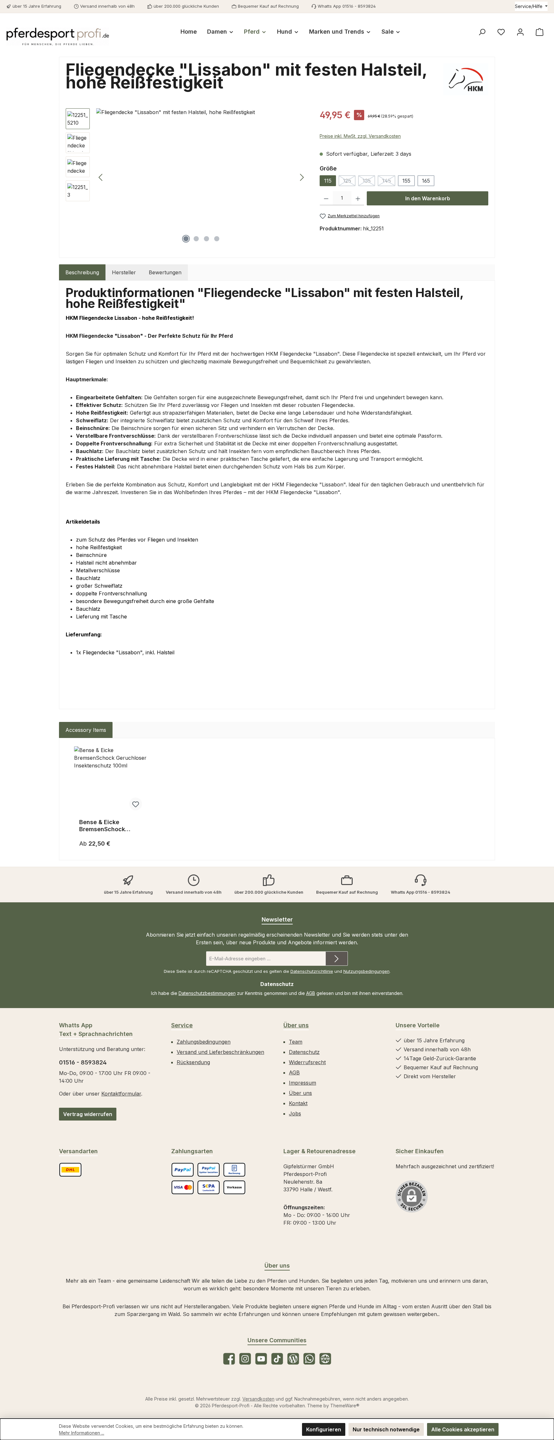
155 (406, 181)
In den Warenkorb (427, 198)
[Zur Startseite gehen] (57, 37)
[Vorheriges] (101, 177)
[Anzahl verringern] (326, 198)
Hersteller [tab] (124, 272)
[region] (186, 177)
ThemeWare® (344, 1405)
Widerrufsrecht (307, 1062)
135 (369, 182)
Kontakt (298, 1103)
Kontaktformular (121, 1093)
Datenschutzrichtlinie (311, 971)
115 (328, 181)
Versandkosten (258, 1399)
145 (388, 182)
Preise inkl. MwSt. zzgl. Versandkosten (360, 136)
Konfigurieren (323, 1429)
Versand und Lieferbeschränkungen (220, 1052)
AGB (310, 993)
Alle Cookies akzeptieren (462, 1429)
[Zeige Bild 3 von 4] (206, 238)
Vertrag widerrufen (87, 1114)
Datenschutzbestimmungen (207, 993)
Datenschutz (304, 1052)
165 (426, 181)
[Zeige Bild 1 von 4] (186, 238)
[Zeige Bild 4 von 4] (216, 238)
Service (182, 1025)
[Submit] (336, 958)
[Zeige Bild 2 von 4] (196, 238)
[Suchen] (482, 31)
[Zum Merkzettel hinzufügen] (135, 804)
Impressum (302, 1083)
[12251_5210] (201, 177)
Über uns (296, 1025)
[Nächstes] (301, 177)
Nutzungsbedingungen (366, 971)
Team (295, 1042)
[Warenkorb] (540, 31)
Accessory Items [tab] (85, 730)
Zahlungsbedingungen (204, 1042)
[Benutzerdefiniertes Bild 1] (70, 1170)
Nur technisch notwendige (386, 1429)
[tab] (82, 272)
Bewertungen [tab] (165, 272)
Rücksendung (193, 1062)
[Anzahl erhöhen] (358, 198)
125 (349, 182)
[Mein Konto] (520, 31)
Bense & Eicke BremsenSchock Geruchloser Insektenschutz (102, 826)
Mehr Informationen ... (81, 1433)
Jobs (295, 1113)
